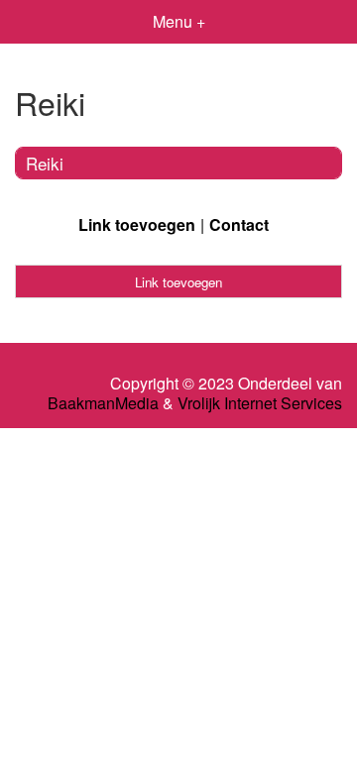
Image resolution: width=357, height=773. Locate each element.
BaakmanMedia (103, 403)
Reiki (44, 163)
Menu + (179, 21)
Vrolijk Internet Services (260, 403)
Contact (239, 224)
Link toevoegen (136, 224)
